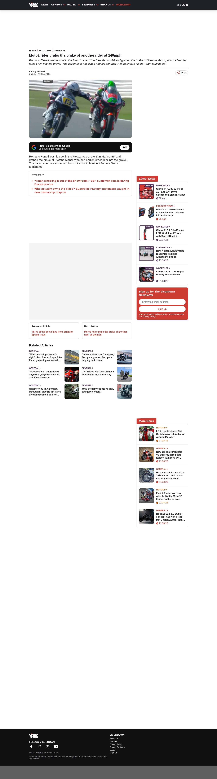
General (60, 50)
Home (32, 50)
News (45, 4)
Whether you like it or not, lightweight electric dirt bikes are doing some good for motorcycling (45, 392)
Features (88, 4)
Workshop (123, 4)
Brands (105, 4)
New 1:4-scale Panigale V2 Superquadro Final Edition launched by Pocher (169, 455)
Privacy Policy (149, 316)
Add (124, 147)
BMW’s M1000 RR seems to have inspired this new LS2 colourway (170, 212)
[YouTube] (57, 747)
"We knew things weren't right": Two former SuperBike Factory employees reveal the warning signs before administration (45, 357)
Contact (113, 741)
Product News (164, 206)
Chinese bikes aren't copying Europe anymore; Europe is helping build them (98, 357)
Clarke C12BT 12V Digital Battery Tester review (170, 273)
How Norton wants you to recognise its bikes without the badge (170, 254)
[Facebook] (32, 747)
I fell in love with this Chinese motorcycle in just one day (98, 373)
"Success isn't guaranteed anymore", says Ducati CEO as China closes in (44, 374)
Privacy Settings (117, 747)
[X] (49, 747)
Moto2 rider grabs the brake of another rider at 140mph (105, 333)
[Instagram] (40, 747)
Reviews (56, 4)
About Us (114, 739)
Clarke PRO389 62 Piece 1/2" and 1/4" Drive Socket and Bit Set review (170, 192)
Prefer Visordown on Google (54, 146)
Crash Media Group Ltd (42, 752)
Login (112, 750)
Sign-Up (113, 753)
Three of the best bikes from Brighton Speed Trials (52, 333)
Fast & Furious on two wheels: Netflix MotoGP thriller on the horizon (169, 496)
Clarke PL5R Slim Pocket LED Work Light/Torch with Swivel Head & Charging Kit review (170, 233)
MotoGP (160, 428)
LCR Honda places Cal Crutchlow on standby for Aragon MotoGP (170, 434)
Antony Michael (37, 71)
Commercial (163, 247)
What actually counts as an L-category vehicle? (98, 390)
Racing (72, 4)
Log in (184, 5)
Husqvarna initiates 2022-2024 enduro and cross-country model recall (170, 475)
